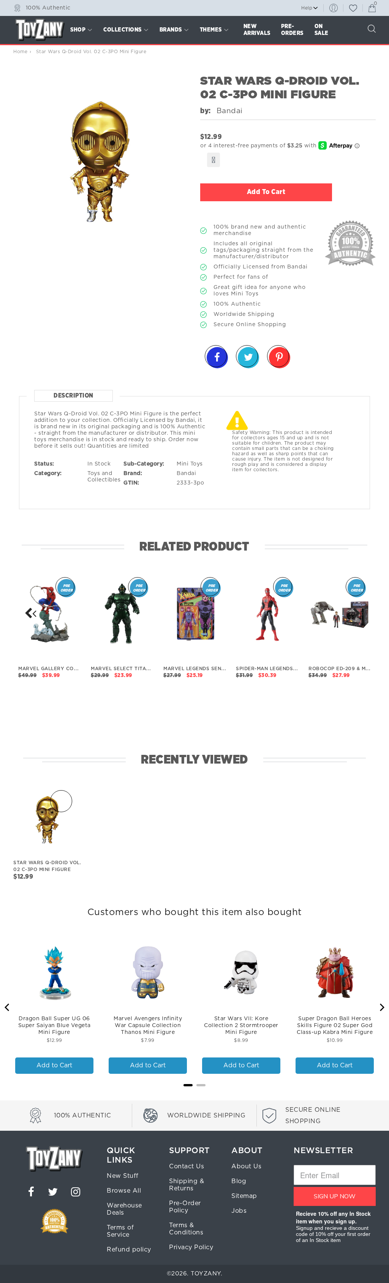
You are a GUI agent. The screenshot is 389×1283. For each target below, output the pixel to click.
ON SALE (322, 30)
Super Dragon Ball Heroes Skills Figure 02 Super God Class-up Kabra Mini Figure (335, 1025)
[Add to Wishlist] (213, 160)
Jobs (239, 1211)
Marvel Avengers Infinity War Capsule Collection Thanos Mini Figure (148, 1025)
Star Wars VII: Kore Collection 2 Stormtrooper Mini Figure (241, 1025)
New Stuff (123, 1176)
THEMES (211, 30)
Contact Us (186, 1166)
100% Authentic (48, 7)
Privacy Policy (191, 1247)
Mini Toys (190, 464)
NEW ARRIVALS (257, 30)
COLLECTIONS (122, 30)
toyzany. (206, 1274)
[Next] (30, 613)
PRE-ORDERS (292, 30)
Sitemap (244, 1196)
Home (20, 51)
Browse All (124, 1191)
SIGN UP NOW (335, 1196)
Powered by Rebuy (194, 1095)
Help (306, 8)
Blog (238, 1181)
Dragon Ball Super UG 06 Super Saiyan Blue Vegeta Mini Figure (54, 1025)
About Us (246, 1166)
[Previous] (7, 1007)
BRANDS (171, 30)
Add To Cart (266, 192)
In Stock (99, 464)
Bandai (186, 473)
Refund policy (129, 1250)
